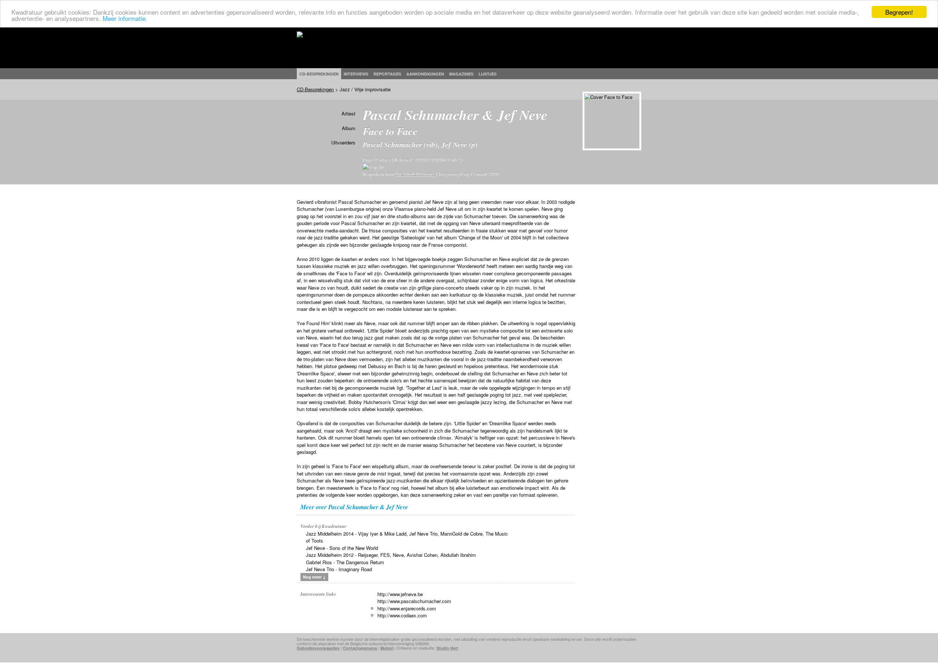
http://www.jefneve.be (400, 594)
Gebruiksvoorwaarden (318, 648)
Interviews (356, 74)
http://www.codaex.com (402, 615)
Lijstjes (487, 74)
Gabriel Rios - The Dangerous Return (345, 562)
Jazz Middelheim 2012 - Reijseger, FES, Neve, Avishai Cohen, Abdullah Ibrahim (391, 554)
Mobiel (386, 648)
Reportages (387, 74)
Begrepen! (899, 11)
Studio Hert (447, 648)
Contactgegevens (360, 648)
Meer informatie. (125, 18)
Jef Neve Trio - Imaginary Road (339, 569)
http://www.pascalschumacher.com (414, 601)
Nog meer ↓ (314, 577)
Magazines (461, 74)
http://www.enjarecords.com (406, 608)
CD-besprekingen (319, 74)
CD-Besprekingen (315, 89)
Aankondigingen (425, 74)
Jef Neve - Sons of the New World (342, 547)
